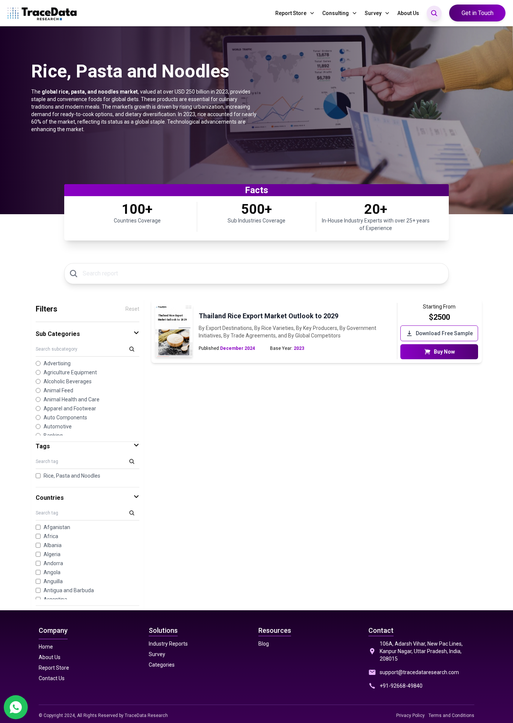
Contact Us (52, 678)
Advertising (57, 363)
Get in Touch (477, 13)
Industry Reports (168, 644)
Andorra (53, 563)
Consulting (335, 13)
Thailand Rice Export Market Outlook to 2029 (268, 316)
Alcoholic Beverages (68, 381)
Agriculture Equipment (70, 372)
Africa (51, 536)
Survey (373, 13)
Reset (132, 309)
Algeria (52, 554)
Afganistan (57, 527)
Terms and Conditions (451, 715)
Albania (53, 545)
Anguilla (53, 581)
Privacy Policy (410, 715)
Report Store (290, 13)
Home (46, 647)
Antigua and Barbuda (69, 590)
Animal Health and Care (72, 399)
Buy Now (444, 352)
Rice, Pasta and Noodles (72, 476)
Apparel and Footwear (70, 408)
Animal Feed (58, 390)
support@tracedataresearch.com (419, 672)
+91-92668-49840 (401, 686)
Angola (52, 572)
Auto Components (65, 417)
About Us (408, 13)
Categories (162, 665)
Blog (263, 644)
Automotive (58, 427)
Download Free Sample (444, 333)
